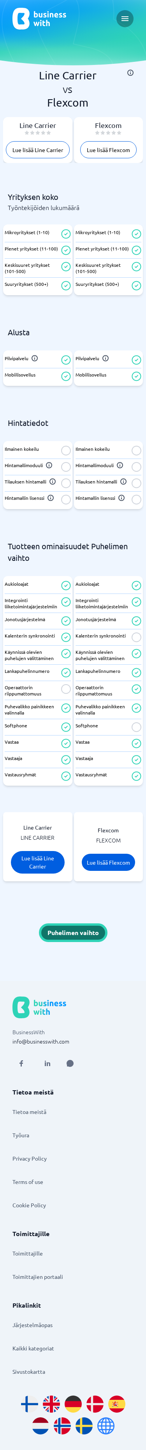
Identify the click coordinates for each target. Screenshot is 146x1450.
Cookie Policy (29, 1204)
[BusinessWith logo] (39, 19)
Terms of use (27, 1181)
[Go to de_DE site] (73, 1404)
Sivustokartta (28, 1371)
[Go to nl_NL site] (40, 1425)
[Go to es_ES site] (116, 1404)
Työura (20, 1134)
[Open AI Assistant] (70, 1063)
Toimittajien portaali (37, 1276)
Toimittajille (27, 1253)
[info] (130, 73)
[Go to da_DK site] (95, 1404)
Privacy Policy (29, 1158)
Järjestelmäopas (32, 1324)
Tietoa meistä (29, 1111)
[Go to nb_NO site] (62, 1425)
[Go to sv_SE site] (84, 1425)
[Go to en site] (105, 1425)
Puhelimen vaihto (73, 932)
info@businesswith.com (40, 1041)
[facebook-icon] (21, 1063)
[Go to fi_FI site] (29, 1404)
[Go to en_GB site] (51, 1404)
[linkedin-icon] (47, 1063)
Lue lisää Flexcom (108, 149)
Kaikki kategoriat (33, 1348)
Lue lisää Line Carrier (37, 149)
